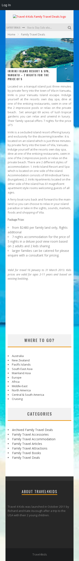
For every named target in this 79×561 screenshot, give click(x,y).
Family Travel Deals (26, 457)
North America (21, 390)
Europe (17, 377)
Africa (16, 382)
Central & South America (28, 395)
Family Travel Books (26, 453)
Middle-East (19, 386)
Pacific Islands (21, 364)
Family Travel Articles (27, 444)
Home (11, 34)
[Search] (70, 27)
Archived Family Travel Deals (32, 430)
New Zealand (21, 360)
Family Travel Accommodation (34, 439)
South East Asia (22, 369)
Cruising (17, 399)
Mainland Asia (21, 373)
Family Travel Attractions (29, 448)
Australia (18, 356)
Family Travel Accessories (30, 434)
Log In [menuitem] (6, 5)
